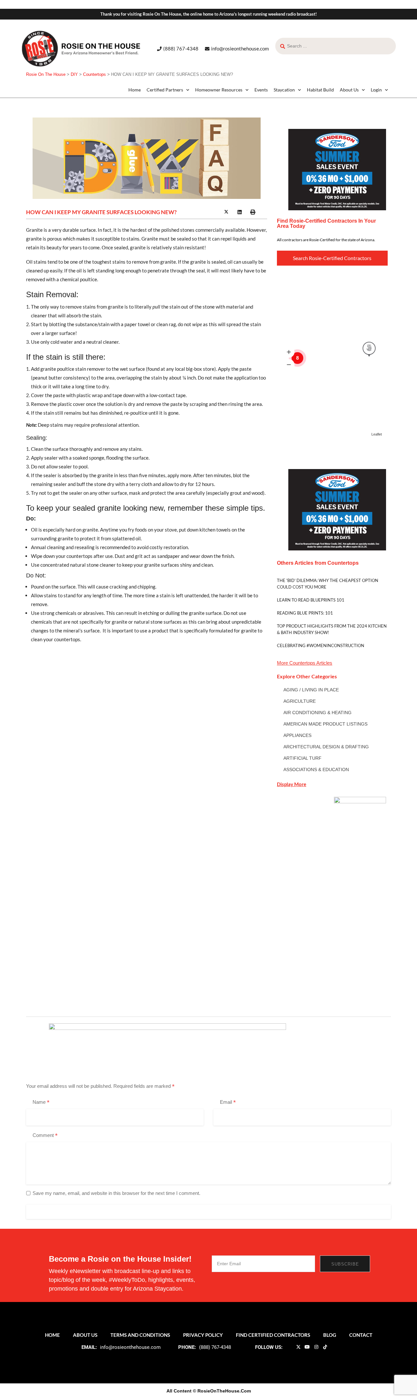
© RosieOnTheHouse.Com (222, 1390)
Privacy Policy (203, 1335)
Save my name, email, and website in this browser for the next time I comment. (116, 1193)
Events (261, 89)
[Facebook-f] (289, 1346)
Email (228, 1102)
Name (41, 1102)
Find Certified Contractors (273, 1335)
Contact (360, 1335)
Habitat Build (320, 89)
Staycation (284, 89)
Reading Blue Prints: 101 (305, 613)
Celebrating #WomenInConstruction (320, 645)
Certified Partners (165, 89)
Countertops (302, 663)
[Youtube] (307, 1346)
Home (134, 89)
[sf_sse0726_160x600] (360, 894)
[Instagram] (316, 1346)
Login (376, 89)
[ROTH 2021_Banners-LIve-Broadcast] (167, 1037)
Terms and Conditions (140, 1335)
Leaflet (376, 434)
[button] (213, 212)
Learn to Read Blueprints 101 (310, 600)
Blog (329, 1335)
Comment (45, 1135)
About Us (349, 89)
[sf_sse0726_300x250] (337, 169)
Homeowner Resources (218, 89)
